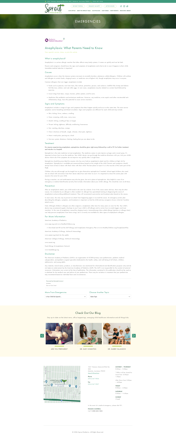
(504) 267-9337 (93, 384)
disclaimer (48, 283)
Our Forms (105, 10)
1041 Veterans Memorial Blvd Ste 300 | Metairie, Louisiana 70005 (68, 1)
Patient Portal (78, 6)
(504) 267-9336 (98, 1)
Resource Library (125, 10)
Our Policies (96, 10)
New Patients (114, 10)
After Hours (110, 6)
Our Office (71, 10)
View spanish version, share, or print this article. (61, 52)
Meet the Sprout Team (84, 10)
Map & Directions (93, 373)
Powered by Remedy (54, 281)
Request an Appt (94, 6)
